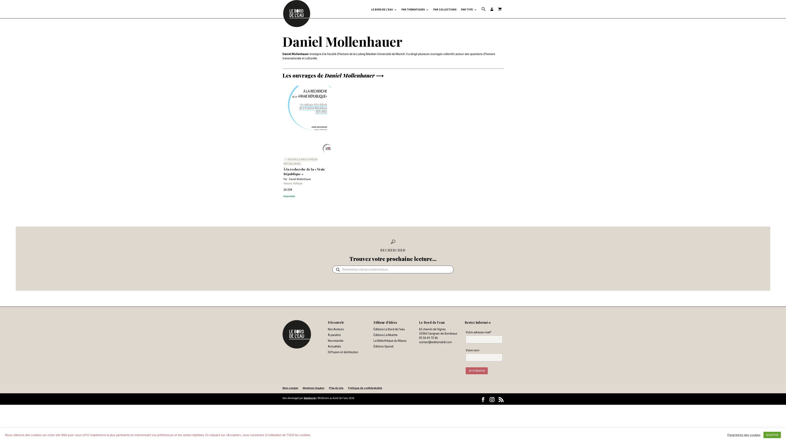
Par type (467, 9)
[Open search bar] (483, 9)
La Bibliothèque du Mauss (390, 340)
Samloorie (310, 398)
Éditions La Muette (386, 335)
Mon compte (290, 388)
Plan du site (336, 388)
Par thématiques (413, 9)
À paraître (334, 335)
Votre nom (472, 350)
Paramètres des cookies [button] (743, 435)
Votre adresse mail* (478, 332)
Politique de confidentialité (365, 388)
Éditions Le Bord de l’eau (389, 329)
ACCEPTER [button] (772, 434)
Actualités (334, 346)
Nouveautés (335, 340)
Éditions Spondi (383, 346)
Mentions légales (313, 388)
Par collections (444, 9)
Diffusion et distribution (343, 352)
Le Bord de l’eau (382, 9)
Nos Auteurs (336, 329)
